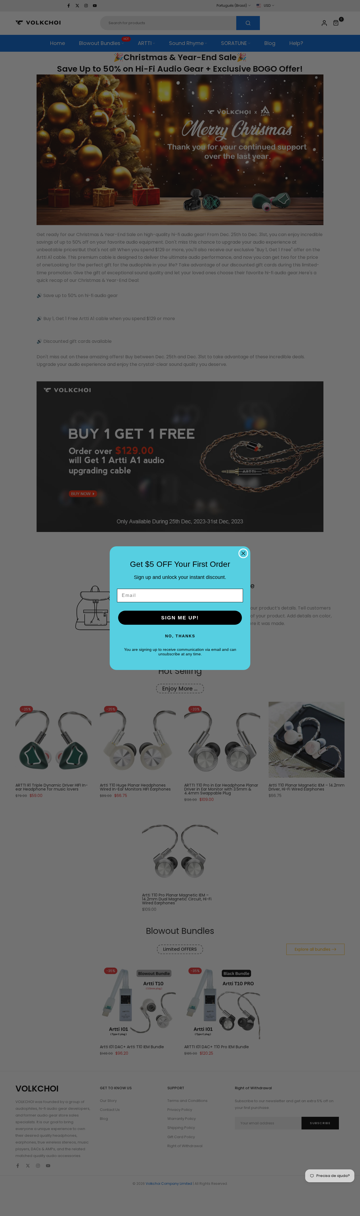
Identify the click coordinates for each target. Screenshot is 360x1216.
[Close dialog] (243, 553)
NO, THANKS (180, 636)
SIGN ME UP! (180, 618)
